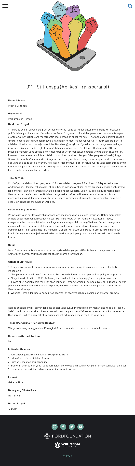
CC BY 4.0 (68, 456)
